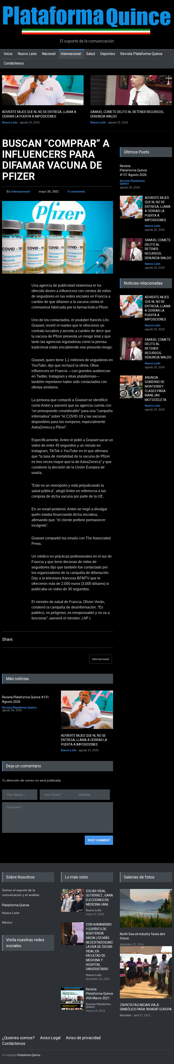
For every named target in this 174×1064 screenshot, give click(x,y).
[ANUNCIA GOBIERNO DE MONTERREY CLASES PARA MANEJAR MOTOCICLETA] (131, 387)
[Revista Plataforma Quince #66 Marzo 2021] (72, 998)
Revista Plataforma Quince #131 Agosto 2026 (133, 170)
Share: (7, 639)
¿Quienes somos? (18, 1037)
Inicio (8, 54)
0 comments (76, 191)
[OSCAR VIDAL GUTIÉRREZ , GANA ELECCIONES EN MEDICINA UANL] (72, 900)
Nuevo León (27, 54)
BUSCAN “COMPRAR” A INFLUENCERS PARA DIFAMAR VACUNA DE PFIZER (55, 160)
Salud (90, 54)
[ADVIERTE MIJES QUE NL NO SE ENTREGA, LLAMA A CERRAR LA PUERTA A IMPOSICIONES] (43, 90)
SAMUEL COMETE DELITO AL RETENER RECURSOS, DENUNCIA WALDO (158, 249)
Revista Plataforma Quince (141, 54)
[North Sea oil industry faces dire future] (146, 908)
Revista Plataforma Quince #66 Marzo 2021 (99, 993)
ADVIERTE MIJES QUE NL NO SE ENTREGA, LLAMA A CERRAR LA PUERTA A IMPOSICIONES (84, 740)
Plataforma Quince (28, 1055)
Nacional (49, 54)
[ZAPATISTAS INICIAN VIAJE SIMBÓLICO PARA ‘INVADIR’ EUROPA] (146, 972)
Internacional (71, 54)
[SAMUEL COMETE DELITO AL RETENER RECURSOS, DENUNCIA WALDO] (131, 90)
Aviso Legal (50, 1037)
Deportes (107, 54)
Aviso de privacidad (83, 1037)
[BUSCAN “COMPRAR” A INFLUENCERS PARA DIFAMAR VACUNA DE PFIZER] (57, 237)
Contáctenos (14, 63)
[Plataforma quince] (87, 27)
